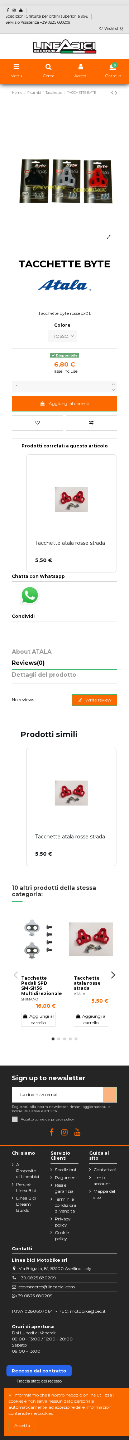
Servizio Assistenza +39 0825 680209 (37, 22)
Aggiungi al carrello (69, 403)
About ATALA (32, 652)
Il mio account (102, 1180)
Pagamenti (66, 1177)
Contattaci (105, 1169)
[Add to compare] (91, 423)
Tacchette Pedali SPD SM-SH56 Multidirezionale (41, 985)
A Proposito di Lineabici (27, 1170)
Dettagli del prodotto (44, 675)
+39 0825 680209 (34, 1295)
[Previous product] (113, 93)
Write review (97, 700)
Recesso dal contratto (39, 1371)
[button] (19, 807)
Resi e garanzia (64, 1188)
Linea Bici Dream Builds (26, 1204)
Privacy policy (63, 1222)
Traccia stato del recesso (39, 1381)
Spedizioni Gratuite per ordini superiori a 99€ (47, 16)
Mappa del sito (104, 1194)
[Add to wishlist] (37, 423)
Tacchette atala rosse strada (87, 983)
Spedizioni (65, 1169)
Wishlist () (113, 28)
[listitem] (71, 807)
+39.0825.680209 (37, 1277)
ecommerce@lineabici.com (47, 1286)
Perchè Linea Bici (26, 1187)
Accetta (22, 1425)
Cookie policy (62, 1235)
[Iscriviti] (110, 1094)
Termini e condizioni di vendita (65, 1205)
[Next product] (116, 93)
